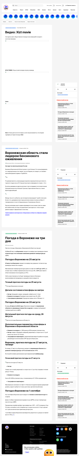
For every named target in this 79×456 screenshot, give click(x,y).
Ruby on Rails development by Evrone (63, 451)
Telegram (57, 433)
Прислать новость (71, 5)
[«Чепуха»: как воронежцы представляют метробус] (21, 16)
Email (61, 439)
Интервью (32, 432)
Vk (61, 429)
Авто (60, 9)
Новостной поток (62, 100)
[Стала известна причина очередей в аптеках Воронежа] (5, 16)
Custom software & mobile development (63, 450)
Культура (32, 429)
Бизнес (54, 9)
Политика (41, 428)
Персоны (73, 9)
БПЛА (26, 9)
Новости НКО (42, 435)
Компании (41, 432)
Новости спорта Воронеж (20, 21)
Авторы (41, 434)
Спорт (41, 429)
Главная (4, 21)
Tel (57, 439)
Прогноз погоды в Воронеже (11, 233)
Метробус (32, 9)
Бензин (44, 9)
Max (57, 429)
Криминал (41, 431)
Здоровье (65, 9)
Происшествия (33, 434)
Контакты (7, 447)
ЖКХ (39, 9)
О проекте (7, 446)
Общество (32, 431)
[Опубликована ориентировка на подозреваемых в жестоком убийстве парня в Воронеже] (42, 16)
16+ (6, 443)
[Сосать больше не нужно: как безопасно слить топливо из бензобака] (47, 16)
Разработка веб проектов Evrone (62, 449)
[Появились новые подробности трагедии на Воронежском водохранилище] (68, 16)
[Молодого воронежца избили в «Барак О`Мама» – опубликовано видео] (52, 16)
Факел (21, 9)
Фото (49, 9)
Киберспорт (42, 444)
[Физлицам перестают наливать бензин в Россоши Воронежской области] (63, 16)
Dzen (70, 429)
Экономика (32, 435)
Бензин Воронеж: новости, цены (12, 148)
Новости (15, 9)
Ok (66, 429)
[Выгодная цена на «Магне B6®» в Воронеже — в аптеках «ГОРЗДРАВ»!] (11, 16)
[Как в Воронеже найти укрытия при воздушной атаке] (73, 16)
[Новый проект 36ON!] (31, 16)
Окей (27, 452)
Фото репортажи (43, 441)
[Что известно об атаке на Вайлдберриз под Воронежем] (16, 16)
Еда (30, 441)
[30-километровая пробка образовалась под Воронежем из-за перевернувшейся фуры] (26, 16)
